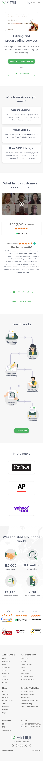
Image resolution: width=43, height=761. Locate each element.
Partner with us (7, 701)
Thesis (23, 661)
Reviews (5, 698)
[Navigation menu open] (39, 2)
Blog (3, 724)
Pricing (4, 691)
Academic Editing (28, 655)
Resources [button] (6, 720)
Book (4, 658)
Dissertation (25, 658)
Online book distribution (29, 701)
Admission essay (27, 676)
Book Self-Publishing (30, 688)
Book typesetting (27, 691)
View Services (21, 430)
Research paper (26, 664)
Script (4, 670)
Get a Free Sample (21, 74)
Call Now (32, 2)
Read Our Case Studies (21, 301)
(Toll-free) (32, 724)
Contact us (6, 707)
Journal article (26, 670)
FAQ (3, 727)
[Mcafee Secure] (21, 631)
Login (4, 713)
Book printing (25, 698)
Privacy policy (36, 750)
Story (4, 676)
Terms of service (7, 750)
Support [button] (24, 720)
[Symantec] (35, 631)
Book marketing (26, 704)
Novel (4, 664)
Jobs (4, 704)
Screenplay (6, 667)
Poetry (4, 682)
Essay (23, 667)
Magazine (5, 673)
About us (5, 695)
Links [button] (4, 688)
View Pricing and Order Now (21, 61)
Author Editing (8, 655)
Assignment (25, 673)
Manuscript (6, 661)
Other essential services (29, 707)
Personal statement (27, 679)
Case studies (6, 730)
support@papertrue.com (32, 726)
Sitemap (5, 710)
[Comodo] (7, 631)
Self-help (5, 679)
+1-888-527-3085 (29, 724)
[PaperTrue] (11, 2)
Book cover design (27, 695)
